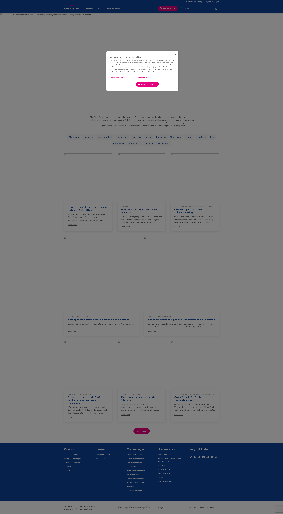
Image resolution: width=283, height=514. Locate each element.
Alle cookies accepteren (147, 84)
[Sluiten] (175, 54)
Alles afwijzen (143, 77)
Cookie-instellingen (117, 77)
